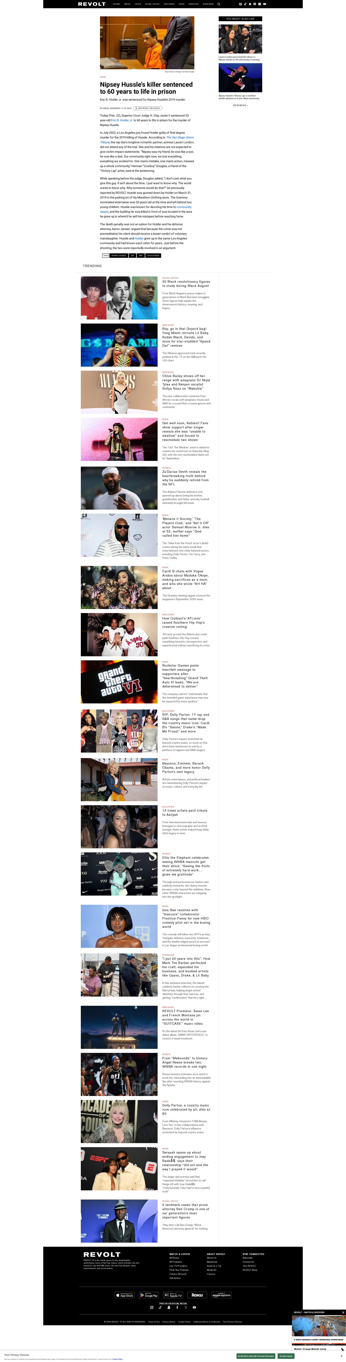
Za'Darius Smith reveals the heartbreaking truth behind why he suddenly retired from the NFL (185, 478)
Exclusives (169, 4)
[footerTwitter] (186, 1309)
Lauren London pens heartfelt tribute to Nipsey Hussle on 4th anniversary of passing (239, 58)
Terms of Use (154, 1322)
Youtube (264, 4)
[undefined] (240, 38)
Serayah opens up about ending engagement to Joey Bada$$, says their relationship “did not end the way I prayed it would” (185, 1160)
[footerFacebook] (177, 1309)
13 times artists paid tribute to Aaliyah (185, 812)
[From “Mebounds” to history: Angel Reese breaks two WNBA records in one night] (119, 1074)
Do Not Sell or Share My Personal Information (256, 1356)
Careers (211, 1274)
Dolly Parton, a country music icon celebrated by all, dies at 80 (186, 1109)
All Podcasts (175, 1261)
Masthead (212, 1261)
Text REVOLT (249, 1266)
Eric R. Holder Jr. (122, 120)
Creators (194, 4)
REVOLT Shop (250, 1270)
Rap (141, 255)
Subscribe (208, 4)
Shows (116, 4)
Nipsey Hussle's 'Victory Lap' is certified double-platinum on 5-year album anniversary (239, 97)
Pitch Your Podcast (179, 1270)
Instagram (240, 4)
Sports (166, 468)
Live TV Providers (178, 1266)
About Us (211, 1257)
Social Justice (152, 4)
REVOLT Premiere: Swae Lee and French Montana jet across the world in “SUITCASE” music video (185, 1017)
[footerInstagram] (152, 1309)
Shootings (153, 255)
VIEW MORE (239, 105)
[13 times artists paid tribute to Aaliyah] (119, 826)
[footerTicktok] (160, 1309)
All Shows (174, 1257)
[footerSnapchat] (169, 1309)
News (181, 4)
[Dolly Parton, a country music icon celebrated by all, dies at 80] (119, 1121)
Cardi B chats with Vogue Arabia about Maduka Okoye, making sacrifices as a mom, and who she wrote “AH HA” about (185, 579)
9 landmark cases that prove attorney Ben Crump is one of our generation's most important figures (185, 1211)
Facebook (254, 4)
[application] (319, 1330)
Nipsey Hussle (119, 255)
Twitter (259, 4)
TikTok (245, 4)
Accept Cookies (286, 1356)
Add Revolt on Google (149, 108)
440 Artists (175, 1278)
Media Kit (211, 1270)
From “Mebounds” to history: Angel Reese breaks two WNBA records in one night (185, 1062)
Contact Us (248, 1261)
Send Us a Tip (214, 1266)
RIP (132, 255)
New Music (168, 325)
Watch (127, 4)
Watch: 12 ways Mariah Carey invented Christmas (310, 1350)
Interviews (168, 955)
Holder (139, 238)
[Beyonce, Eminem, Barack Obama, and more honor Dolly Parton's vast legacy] (119, 779)
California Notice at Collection (206, 1322)
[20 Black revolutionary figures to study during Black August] (119, 298)
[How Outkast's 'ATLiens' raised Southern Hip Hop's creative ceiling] (119, 634)
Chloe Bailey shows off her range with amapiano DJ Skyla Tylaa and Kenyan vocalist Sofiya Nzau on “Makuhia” (186, 382)
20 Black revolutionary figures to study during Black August (186, 283)
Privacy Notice (168, 1322)
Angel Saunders (111, 108)
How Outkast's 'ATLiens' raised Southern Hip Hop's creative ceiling (183, 622)
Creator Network (178, 1274)
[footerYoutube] (194, 1309)
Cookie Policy (184, 1322)
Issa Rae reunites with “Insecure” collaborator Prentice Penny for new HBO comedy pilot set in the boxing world (186, 918)
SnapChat (250, 4)
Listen (138, 4)
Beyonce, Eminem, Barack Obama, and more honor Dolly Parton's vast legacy (186, 767)
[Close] (342, 1356)
